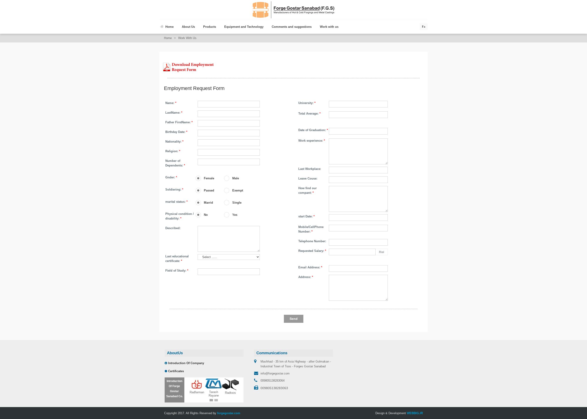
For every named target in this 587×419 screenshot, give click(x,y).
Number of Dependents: (175, 163)
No (206, 215)
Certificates (175, 371)
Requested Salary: (312, 251)
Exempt (237, 190)
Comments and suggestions (292, 26)
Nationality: (174, 141)
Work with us (329, 26)
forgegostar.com (228, 413)
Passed (209, 190)
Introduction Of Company (185, 363)
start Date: (306, 216)
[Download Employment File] (188, 67)
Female (209, 178)
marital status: (176, 201)
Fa (423, 26)
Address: (305, 277)
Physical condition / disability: (179, 216)
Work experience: (311, 140)
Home (169, 26)
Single (236, 202)
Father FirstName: (179, 122)
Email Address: (310, 267)
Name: (170, 103)
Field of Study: (176, 270)
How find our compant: (307, 190)
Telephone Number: (312, 241)
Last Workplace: (309, 169)
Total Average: (309, 113)
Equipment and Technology (243, 26)
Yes (234, 215)
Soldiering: (174, 189)
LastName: (173, 112)
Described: (172, 228)
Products (209, 26)
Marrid (208, 202)
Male (235, 178)
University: (307, 103)
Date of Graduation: (313, 130)
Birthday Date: (176, 132)
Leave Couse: (307, 178)
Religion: (172, 151)
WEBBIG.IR (415, 413)
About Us (188, 26)
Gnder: (171, 177)
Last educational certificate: (177, 259)
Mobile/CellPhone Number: (311, 229)
